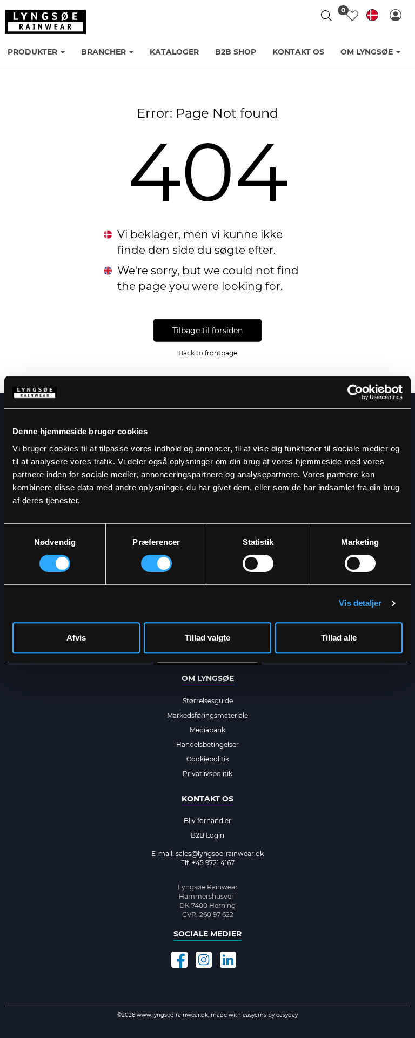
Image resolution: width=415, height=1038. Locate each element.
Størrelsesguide (208, 701)
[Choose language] (372, 17)
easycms (253, 1015)
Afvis (76, 637)
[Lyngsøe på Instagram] (204, 960)
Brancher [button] (104, 52)
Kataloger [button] (174, 52)
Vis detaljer (360, 603)
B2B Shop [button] (235, 52)
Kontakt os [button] (298, 52)
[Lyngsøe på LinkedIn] (228, 960)
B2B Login (207, 835)
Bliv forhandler (207, 821)
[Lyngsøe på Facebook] (179, 960)
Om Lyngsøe (208, 678)
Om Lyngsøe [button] (367, 52)
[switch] (156, 563)
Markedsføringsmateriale (207, 715)
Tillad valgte (207, 637)
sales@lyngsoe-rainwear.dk (220, 854)
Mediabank (207, 730)
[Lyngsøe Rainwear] (45, 22)
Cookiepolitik (207, 759)
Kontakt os (207, 799)
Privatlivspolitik (207, 774)
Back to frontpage (207, 352)
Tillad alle (339, 637)
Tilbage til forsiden (207, 330)
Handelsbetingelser (207, 744)
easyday (287, 1015)
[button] (395, 15)
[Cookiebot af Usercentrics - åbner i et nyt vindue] (355, 392)
